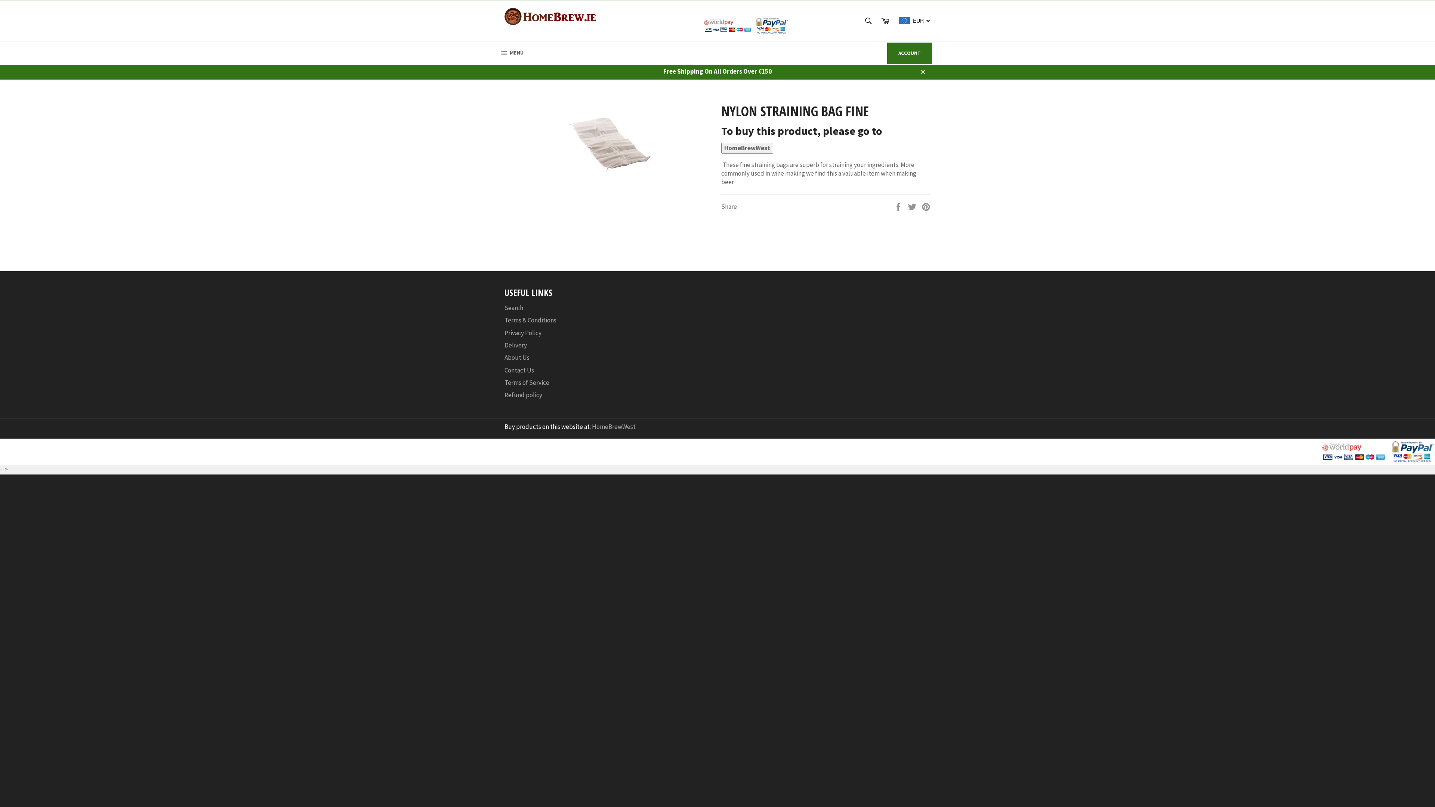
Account (909, 53)
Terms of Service (526, 382)
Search (513, 308)
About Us (517, 357)
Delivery (515, 345)
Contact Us (519, 370)
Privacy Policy (522, 333)
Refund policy (523, 395)
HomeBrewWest (747, 148)
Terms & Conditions (530, 320)
